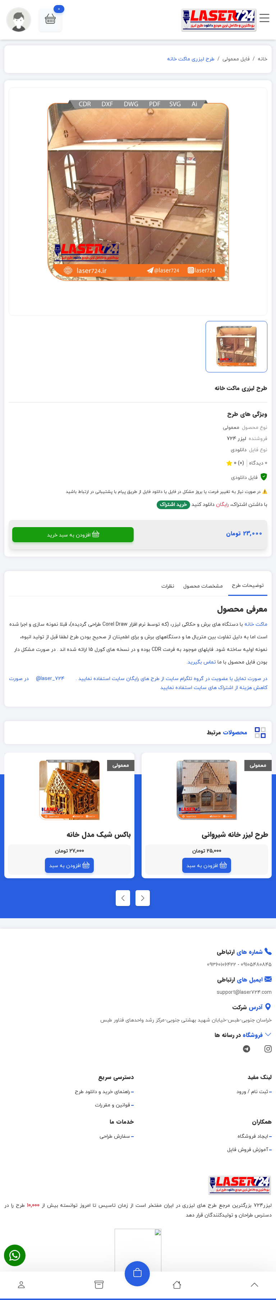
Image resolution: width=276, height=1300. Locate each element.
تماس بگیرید (202, 662)
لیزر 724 (236, 438)
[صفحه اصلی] (176, 1286)
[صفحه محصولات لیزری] (99, 1286)
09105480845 (256, 964)
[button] (50, 20)
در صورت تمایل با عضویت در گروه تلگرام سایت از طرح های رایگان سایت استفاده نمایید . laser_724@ (151, 678)
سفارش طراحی (115, 1136)
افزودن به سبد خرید (69, 535)
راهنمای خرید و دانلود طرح (102, 1091)
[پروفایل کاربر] (21, 1286)
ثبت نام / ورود (252, 1091)
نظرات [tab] (167, 586)
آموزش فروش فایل (247, 1149)
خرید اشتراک (173, 504)
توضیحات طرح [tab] (248, 585)
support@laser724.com (244, 992)
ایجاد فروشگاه (253, 1136)
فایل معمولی (236, 59)
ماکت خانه (255, 624)
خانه (262, 59)
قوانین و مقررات (112, 1105)
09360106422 (221, 964)
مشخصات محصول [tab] (203, 586)
